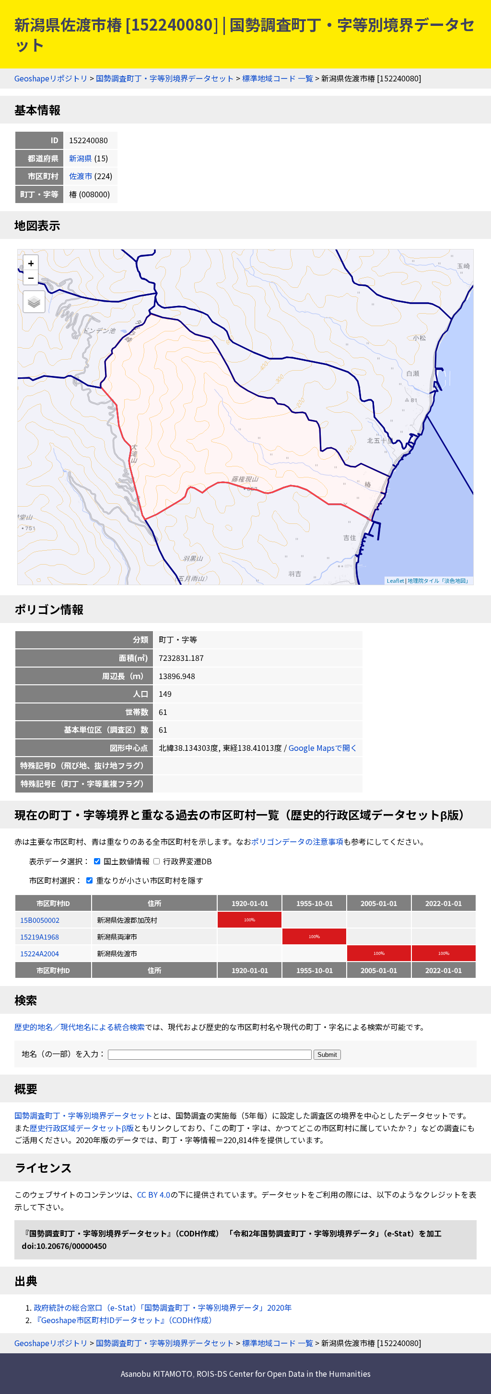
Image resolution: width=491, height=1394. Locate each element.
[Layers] (34, 301)
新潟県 (80, 158)
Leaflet (395, 580)
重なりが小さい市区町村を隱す (148, 880)
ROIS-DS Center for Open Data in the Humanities (284, 1373)
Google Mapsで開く (323, 747)
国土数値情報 (127, 861)
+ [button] (31, 262)
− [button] (31, 277)
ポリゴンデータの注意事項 (297, 841)
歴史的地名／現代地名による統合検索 (79, 1026)
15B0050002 (39, 920)
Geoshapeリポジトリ (51, 78)
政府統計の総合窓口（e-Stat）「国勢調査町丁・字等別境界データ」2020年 (163, 1307)
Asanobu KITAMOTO (156, 1373)
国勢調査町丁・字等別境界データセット (165, 78)
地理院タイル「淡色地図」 (439, 580)
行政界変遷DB (186, 861)
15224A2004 (39, 953)
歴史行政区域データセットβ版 (82, 1127)
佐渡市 (80, 175)
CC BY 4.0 (153, 1194)
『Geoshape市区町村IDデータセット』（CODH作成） (125, 1320)
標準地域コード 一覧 (277, 78)
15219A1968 (39, 936)
